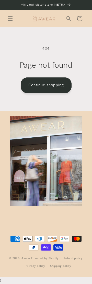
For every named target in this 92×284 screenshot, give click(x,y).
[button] (10, 18)
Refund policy (73, 258)
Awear (25, 258)
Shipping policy (60, 266)
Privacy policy (35, 266)
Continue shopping (46, 85)
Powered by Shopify (45, 258)
